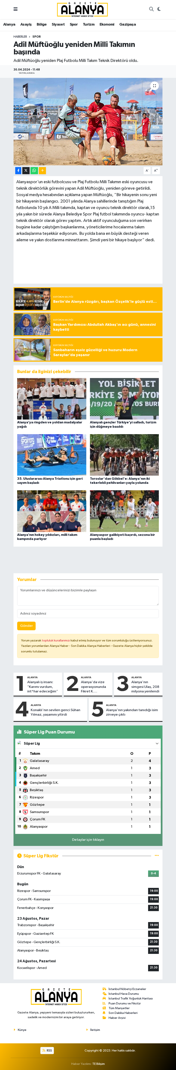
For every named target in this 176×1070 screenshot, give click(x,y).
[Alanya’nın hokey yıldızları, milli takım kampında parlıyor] (51, 511)
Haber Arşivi (117, 1017)
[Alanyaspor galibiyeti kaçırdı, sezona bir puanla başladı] (124, 511)
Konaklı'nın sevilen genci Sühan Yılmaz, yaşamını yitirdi (55, 712)
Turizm (88, 24)
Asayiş (26, 24)
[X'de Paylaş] (26, 170)
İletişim (95, 1030)
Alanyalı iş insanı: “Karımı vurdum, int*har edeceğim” (42, 686)
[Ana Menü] (16, 9)
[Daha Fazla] (42, 170)
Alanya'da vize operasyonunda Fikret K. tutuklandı (93, 687)
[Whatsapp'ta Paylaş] (34, 170)
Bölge (42, 24)
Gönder (26, 626)
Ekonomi (107, 24)
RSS (49, 1050)
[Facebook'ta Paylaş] (18, 170)
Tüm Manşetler (119, 1008)
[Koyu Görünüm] (158, 9)
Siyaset (58, 24)
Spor (74, 24)
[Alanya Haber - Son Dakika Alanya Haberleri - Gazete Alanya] (82, 9)
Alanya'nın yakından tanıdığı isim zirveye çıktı (132, 712)
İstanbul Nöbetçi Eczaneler (127, 989)
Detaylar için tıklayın (88, 840)
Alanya (9, 24)
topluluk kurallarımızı (56, 640)
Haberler (20, 36)
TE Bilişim (98, 1063)
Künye (22, 1030)
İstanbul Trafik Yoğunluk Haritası (131, 998)
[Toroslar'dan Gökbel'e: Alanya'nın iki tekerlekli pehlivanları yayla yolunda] (124, 455)
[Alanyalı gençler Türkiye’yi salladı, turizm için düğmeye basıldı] (124, 399)
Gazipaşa (127, 24)
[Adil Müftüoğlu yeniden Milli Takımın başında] (88, 121)
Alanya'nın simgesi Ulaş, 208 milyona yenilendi (145, 686)
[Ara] (151, 9)
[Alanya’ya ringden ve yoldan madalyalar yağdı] (51, 399)
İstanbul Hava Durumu (124, 993)
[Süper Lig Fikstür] (157, 856)
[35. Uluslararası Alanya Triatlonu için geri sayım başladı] (51, 455)
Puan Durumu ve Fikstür (125, 1003)
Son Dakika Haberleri (123, 1013)
